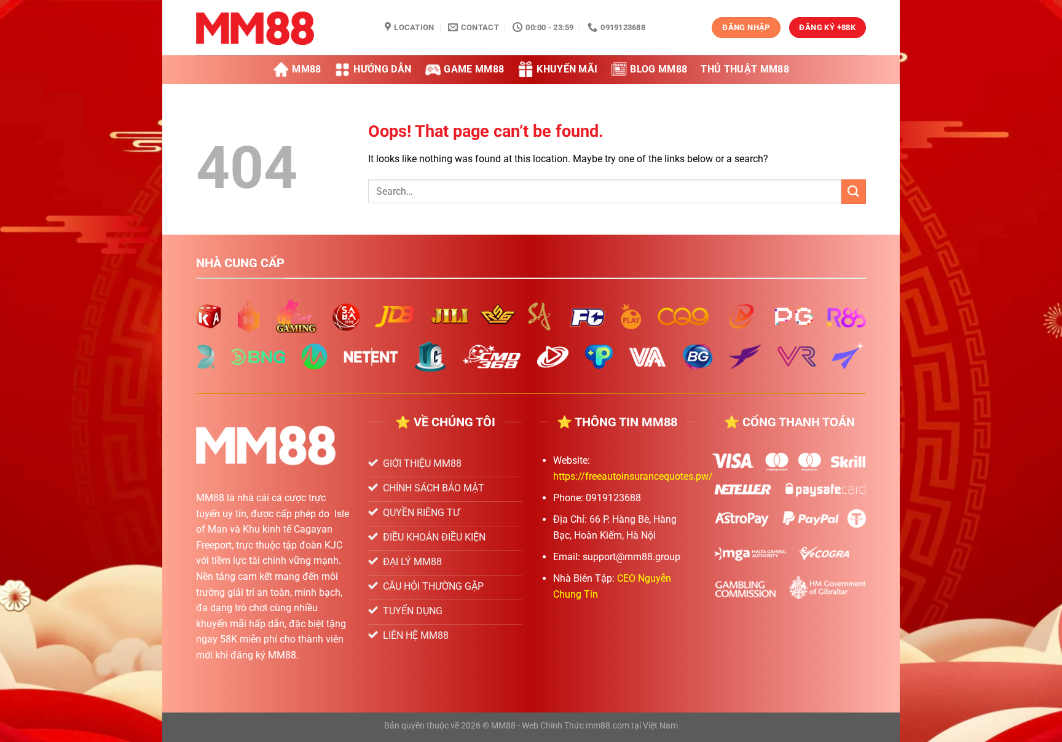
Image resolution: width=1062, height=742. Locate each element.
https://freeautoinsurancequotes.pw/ (633, 476)
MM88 (306, 69)
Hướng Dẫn (382, 69)
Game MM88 (474, 69)
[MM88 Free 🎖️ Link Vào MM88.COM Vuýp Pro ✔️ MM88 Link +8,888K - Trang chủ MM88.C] (281, 27)
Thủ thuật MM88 (745, 69)
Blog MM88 (658, 69)
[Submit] (853, 191)
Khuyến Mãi (567, 69)
